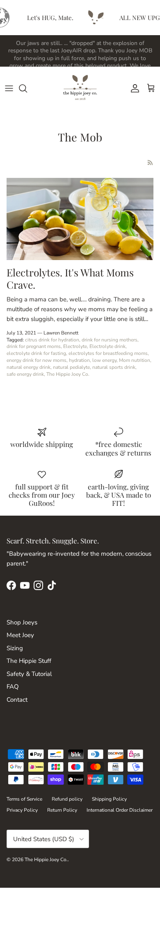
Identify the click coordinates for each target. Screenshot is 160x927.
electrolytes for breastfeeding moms (108, 353)
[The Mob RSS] (150, 162)
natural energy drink (28, 367)
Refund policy (67, 799)
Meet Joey (20, 635)
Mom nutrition (134, 360)
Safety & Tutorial (29, 674)
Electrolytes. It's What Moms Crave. (70, 278)
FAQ (13, 686)
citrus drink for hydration (52, 340)
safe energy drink (25, 374)
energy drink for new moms (36, 360)
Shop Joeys (22, 622)
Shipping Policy (109, 799)
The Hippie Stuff (29, 661)
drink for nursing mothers (109, 340)
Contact (17, 700)
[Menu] (9, 88)
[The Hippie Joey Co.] (80, 88)
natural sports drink (113, 367)
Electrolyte (75, 346)
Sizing (15, 648)
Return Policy (62, 810)
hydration (79, 360)
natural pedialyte (71, 367)
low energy (104, 360)
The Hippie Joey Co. (67, 374)
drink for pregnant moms (34, 346)
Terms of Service (24, 799)
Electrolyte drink (107, 346)
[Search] (27, 88)
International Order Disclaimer (120, 810)
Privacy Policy (22, 810)
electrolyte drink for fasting (36, 353)
